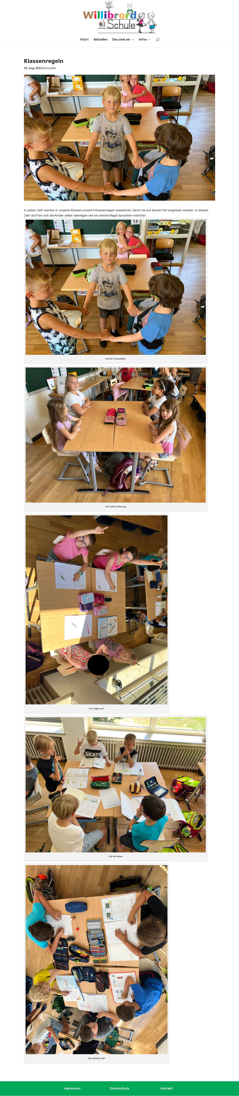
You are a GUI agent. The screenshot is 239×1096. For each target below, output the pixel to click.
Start (84, 39)
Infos (143, 39)
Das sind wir (121, 39)
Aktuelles (101, 39)
